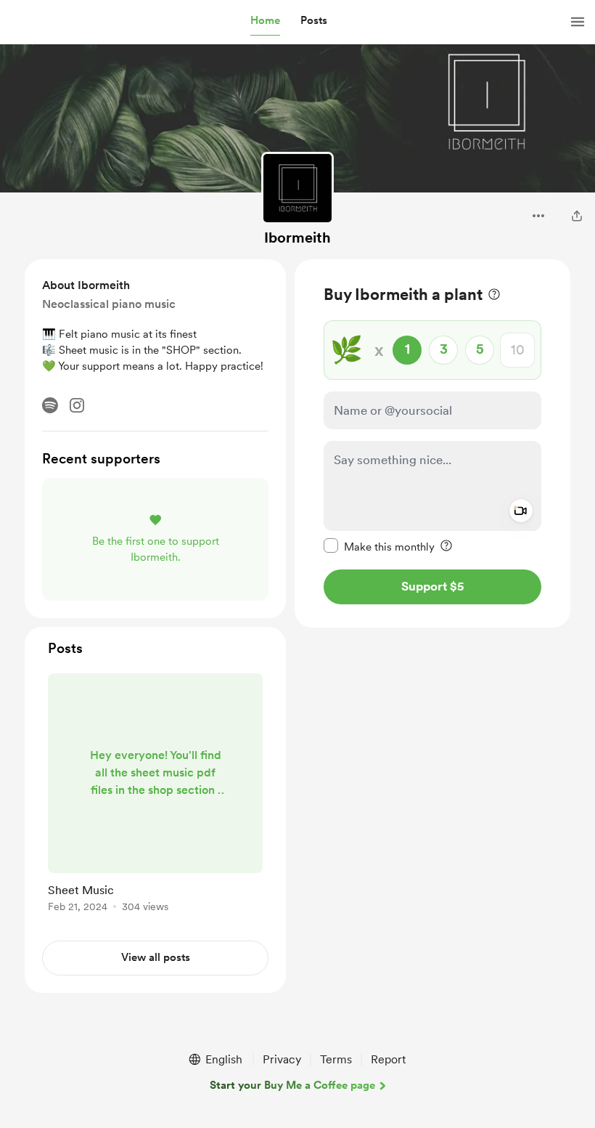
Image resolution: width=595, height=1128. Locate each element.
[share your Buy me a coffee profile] (576, 215)
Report (388, 1059)
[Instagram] (77, 405)
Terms (336, 1059)
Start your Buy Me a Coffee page (292, 1085)
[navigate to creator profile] (297, 188)
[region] (432, 443)
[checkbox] (379, 546)
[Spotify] (50, 405)
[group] (155, 795)
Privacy (282, 1059)
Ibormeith (297, 237)
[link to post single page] (155, 795)
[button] (265, 21)
